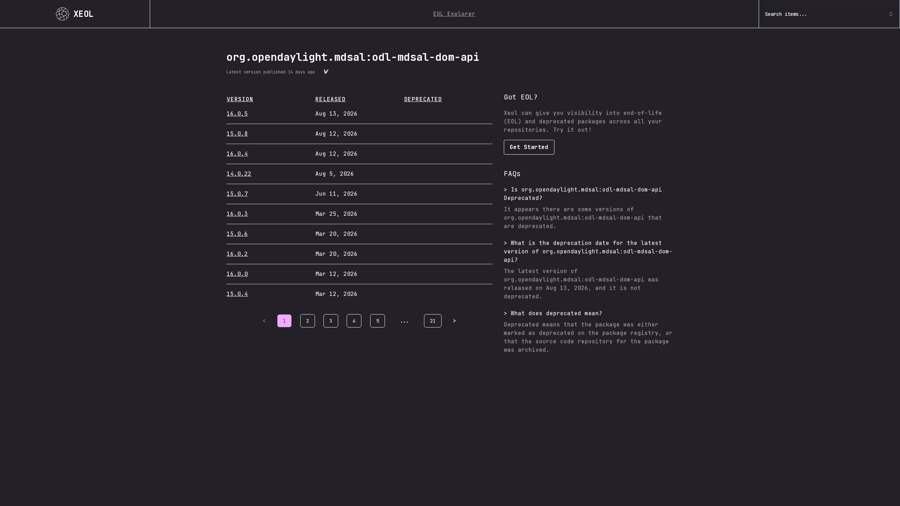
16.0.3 (237, 214)
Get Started (529, 147)
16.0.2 (237, 254)
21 (433, 321)
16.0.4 (237, 153)
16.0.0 (237, 274)
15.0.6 (237, 234)
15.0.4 (237, 294)
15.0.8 (237, 133)
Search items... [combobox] (786, 14)
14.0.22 (239, 173)
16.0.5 (237, 113)
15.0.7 (237, 193)
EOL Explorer (454, 14)
